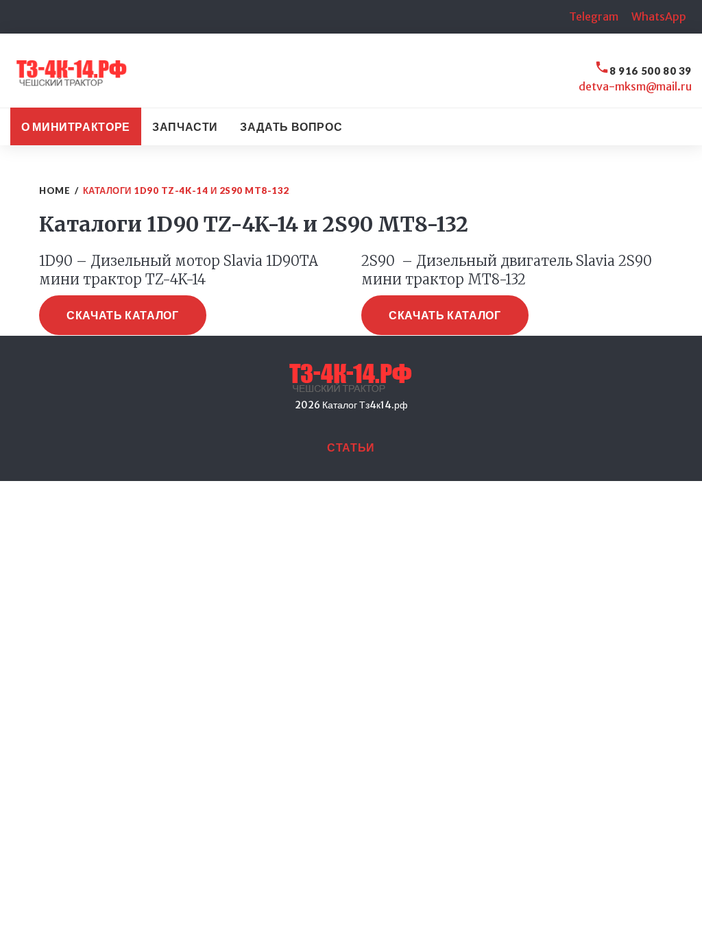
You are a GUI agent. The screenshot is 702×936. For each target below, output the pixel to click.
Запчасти (185, 126)
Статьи (351, 447)
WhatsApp (658, 16)
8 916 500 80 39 (650, 70)
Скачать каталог (122, 314)
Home (54, 190)
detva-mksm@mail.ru (635, 86)
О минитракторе (75, 126)
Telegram (593, 16)
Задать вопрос (291, 126)
